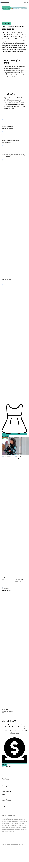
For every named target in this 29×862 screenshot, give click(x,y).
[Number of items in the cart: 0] (25, 2)
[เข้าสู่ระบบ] (27, 2)
